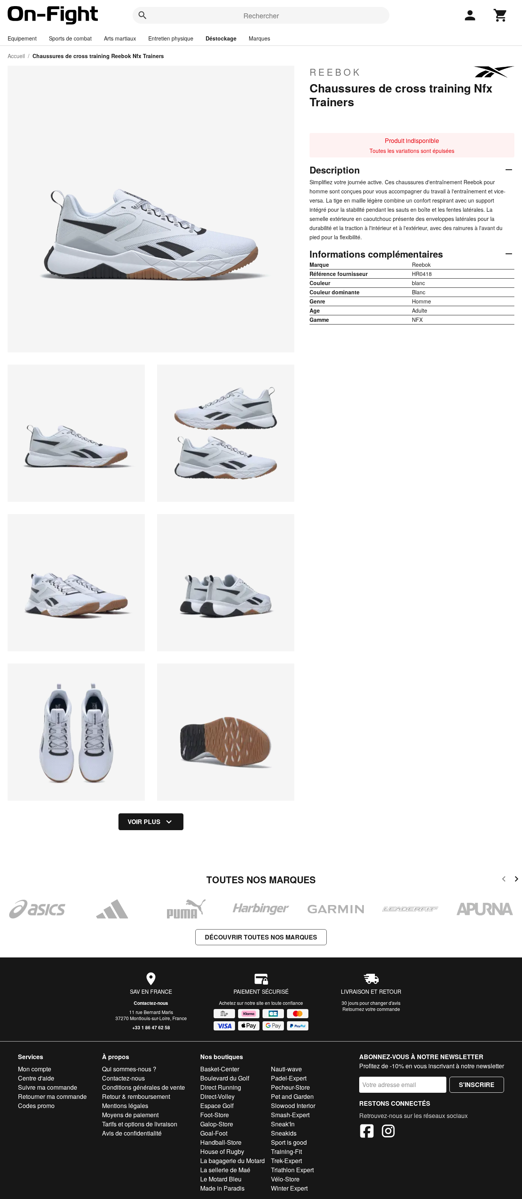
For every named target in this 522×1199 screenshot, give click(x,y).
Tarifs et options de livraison (139, 1123)
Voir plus (144, 821)
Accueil (16, 56)
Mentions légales (125, 1105)
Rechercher (261, 15)
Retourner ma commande (52, 1096)
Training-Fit (286, 1151)
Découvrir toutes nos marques (261, 937)
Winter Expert (289, 1188)
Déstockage (221, 38)
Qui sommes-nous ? (129, 1068)
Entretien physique (170, 38)
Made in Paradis (222, 1188)
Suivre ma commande (47, 1087)
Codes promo (36, 1105)
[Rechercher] (142, 15)
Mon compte (34, 1068)
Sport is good (289, 1142)
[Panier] (500, 15)
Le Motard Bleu (221, 1179)
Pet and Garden (292, 1096)
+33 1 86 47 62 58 (151, 1027)
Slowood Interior (293, 1105)
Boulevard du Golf (224, 1078)
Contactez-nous (151, 1003)
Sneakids (284, 1133)
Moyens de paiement (130, 1114)
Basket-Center (219, 1068)
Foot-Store (214, 1114)
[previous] (503, 880)
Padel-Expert (288, 1078)
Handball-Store (221, 1142)
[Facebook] (366, 1132)
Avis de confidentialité (132, 1133)
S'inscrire (476, 1084)
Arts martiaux (120, 38)
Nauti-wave (286, 1068)
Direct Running (220, 1087)
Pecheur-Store (290, 1087)
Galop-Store (216, 1123)
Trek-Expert (286, 1160)
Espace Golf (216, 1105)
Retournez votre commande (371, 1009)
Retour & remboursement (136, 1096)
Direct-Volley (217, 1096)
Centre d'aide (36, 1078)
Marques (259, 38)
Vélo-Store (285, 1179)
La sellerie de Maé (225, 1169)
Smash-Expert (290, 1114)
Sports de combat (70, 38)
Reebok (336, 72)
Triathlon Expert (292, 1169)
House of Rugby (222, 1151)
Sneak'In (283, 1123)
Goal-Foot (213, 1133)
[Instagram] (388, 1132)
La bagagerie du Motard (232, 1160)
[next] (516, 880)
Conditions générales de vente (143, 1087)
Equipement (22, 38)
